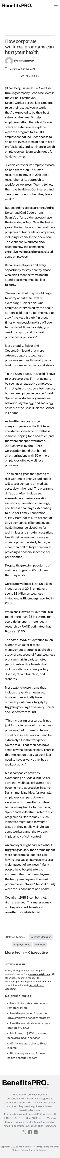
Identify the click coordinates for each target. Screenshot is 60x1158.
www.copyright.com (39, 974)
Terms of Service (51, 1146)
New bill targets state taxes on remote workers (28, 1005)
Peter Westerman (25, 61)
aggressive (31, 787)
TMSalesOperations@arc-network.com (25, 981)
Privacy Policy (20, 1150)
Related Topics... (16, 936)
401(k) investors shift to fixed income (27, 1045)
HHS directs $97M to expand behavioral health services (27, 1035)
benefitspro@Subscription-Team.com (35, 1125)
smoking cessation (39, 532)
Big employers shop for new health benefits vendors (26, 1055)
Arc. (20, 1146)
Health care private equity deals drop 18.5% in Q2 (29, 1025)
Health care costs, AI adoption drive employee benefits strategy (28, 1015)
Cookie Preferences (38, 1150)
